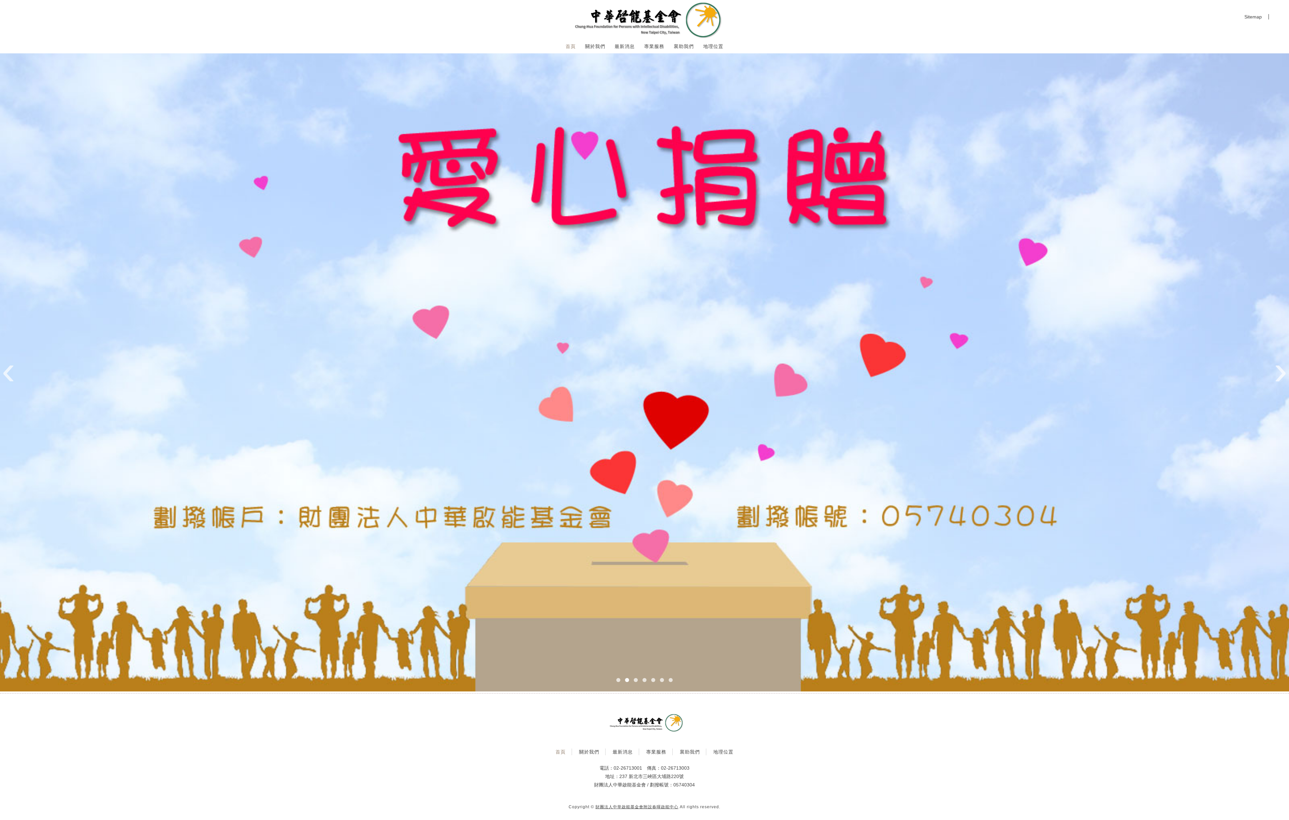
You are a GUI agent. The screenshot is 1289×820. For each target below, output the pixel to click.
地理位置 (713, 46)
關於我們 (595, 46)
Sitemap (1253, 16)
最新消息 (625, 46)
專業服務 (654, 46)
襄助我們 (684, 46)
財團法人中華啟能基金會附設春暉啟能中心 (636, 807)
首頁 (571, 46)
